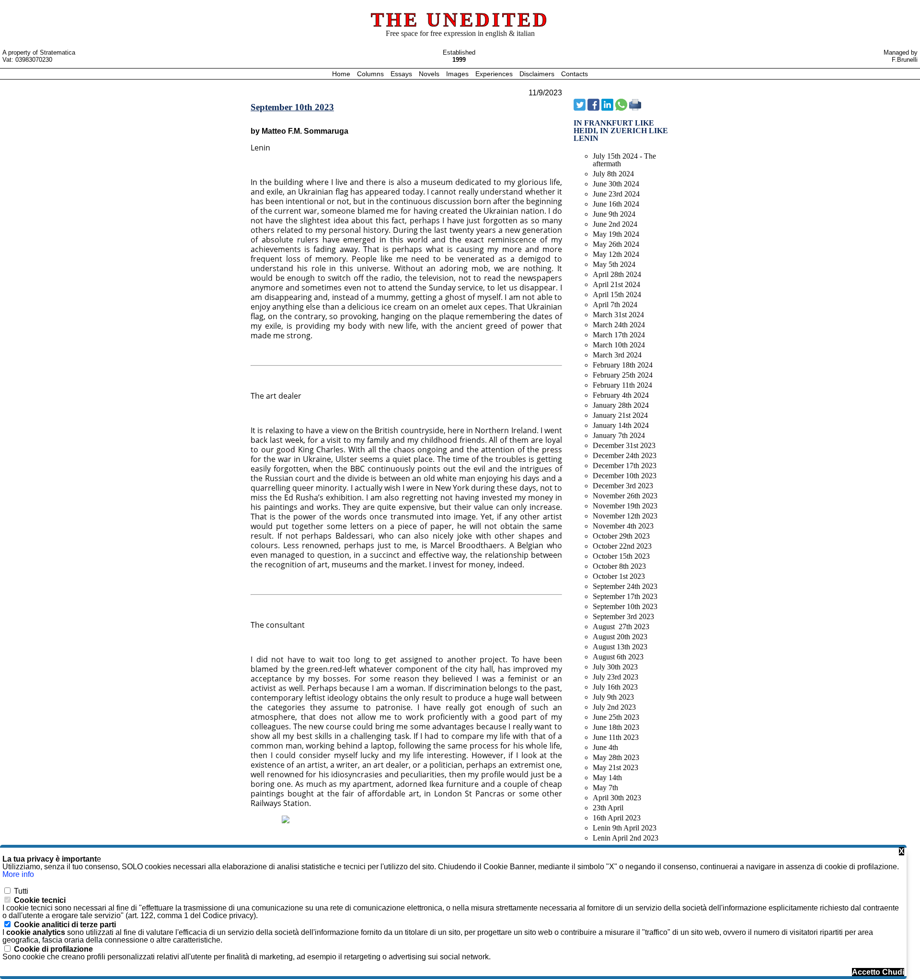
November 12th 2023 (625, 516)
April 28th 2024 (617, 274)
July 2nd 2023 (614, 707)
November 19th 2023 (625, 506)
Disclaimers (537, 74)
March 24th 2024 (619, 325)
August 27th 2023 (621, 626)
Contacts (574, 74)
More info (18, 874)
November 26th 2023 (625, 496)
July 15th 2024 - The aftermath (624, 160)
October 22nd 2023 (622, 546)
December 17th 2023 (624, 465)
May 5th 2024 (614, 264)
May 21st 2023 (615, 767)
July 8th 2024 (613, 174)
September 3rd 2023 (623, 616)
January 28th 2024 (621, 405)
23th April (608, 808)
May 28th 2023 (616, 757)
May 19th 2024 (616, 234)
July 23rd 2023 (615, 677)
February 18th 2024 (623, 365)
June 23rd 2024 (616, 194)
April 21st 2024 (616, 284)
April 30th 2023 (617, 798)
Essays (402, 74)
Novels (430, 74)
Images (458, 74)
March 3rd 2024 (617, 355)
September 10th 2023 (625, 606)
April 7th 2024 (615, 304)
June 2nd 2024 (615, 224)
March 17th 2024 (619, 335)
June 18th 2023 (616, 727)
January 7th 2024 (619, 435)
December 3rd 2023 (623, 486)
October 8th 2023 (619, 566)
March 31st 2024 (618, 315)
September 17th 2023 (625, 596)
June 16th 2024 (616, 204)
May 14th (607, 777)
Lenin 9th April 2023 (624, 828)
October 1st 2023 (619, 576)
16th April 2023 (617, 818)
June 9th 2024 (614, 214)
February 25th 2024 (623, 375)
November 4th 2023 (623, 526)
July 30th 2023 (615, 667)
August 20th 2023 (620, 637)
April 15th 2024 (617, 294)
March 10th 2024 (619, 345)
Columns (370, 74)
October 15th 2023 (621, 556)
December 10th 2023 (624, 476)
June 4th (605, 747)
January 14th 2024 (621, 425)
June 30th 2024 (616, 184)
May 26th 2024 (616, 244)
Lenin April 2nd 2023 (625, 838)
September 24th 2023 (625, 586)
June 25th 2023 (616, 717)
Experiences (495, 74)
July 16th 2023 (615, 687)
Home (342, 74)
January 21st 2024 (620, 415)
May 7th (605, 787)
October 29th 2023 (621, 536)
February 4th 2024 (621, 395)
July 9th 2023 (613, 697)
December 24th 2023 (624, 455)
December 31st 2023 (624, 445)
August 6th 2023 (618, 657)
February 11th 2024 (622, 385)
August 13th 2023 (620, 647)
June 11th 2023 (616, 737)
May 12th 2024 (616, 254)
